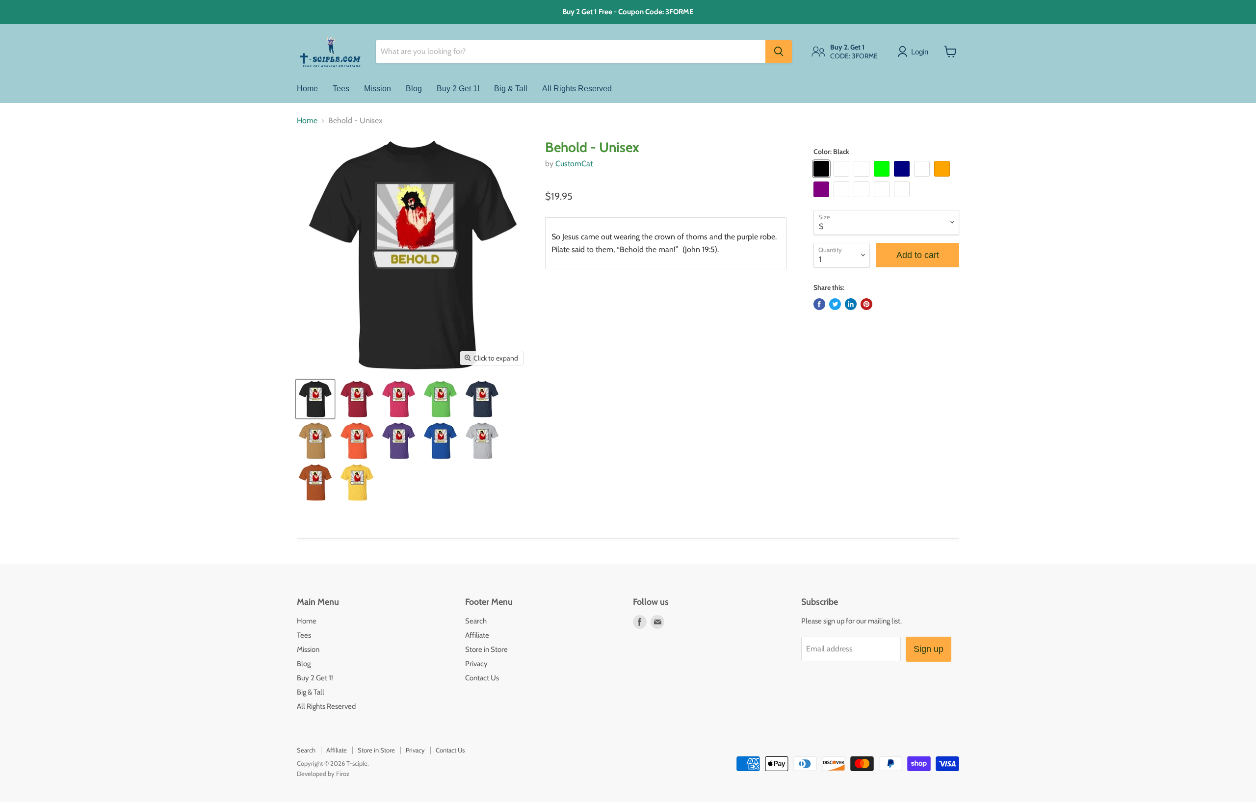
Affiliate (477, 635)
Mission (377, 88)
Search (476, 621)
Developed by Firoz (323, 773)
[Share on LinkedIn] (851, 304)
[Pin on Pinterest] (866, 304)
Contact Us (482, 677)
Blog (414, 88)
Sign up (928, 649)
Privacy (476, 663)
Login (919, 51)
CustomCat (574, 163)
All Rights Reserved (577, 88)
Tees (341, 88)
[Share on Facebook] (819, 304)
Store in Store (486, 649)
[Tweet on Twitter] (835, 304)
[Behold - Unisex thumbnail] (315, 399)
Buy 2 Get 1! (458, 88)
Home (307, 88)
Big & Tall (510, 88)
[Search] (778, 51)
